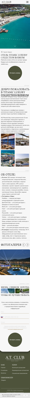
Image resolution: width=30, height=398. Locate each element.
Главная (3, 367)
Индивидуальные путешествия (20, 370)
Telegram (3, 380)
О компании (4, 370)
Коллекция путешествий (18, 367)
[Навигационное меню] (27, 2)
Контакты (3, 373)
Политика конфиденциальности (15, 392)
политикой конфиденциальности (15, 329)
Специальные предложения (19, 373)
